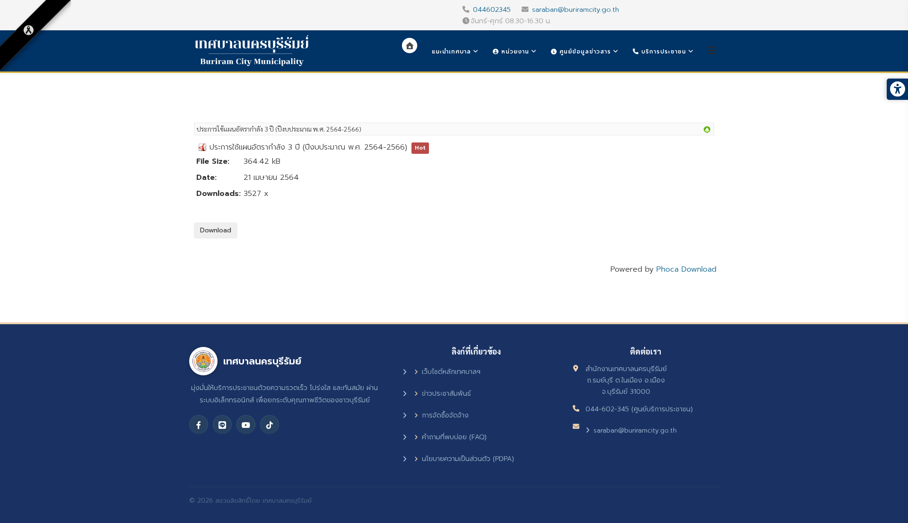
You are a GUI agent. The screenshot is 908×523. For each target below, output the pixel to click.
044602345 (492, 9)
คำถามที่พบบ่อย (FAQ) (454, 437)
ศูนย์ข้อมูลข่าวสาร (584, 51)
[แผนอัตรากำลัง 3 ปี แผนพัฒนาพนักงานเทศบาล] (707, 129)
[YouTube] (245, 424)
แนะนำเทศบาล (451, 51)
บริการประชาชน (662, 51)
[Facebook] (198, 424)
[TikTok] (269, 424)
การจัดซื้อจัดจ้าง (445, 415)
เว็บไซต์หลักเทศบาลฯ (451, 372)
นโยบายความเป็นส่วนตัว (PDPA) (468, 459)
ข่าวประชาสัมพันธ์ (446, 394)
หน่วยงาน (514, 51)
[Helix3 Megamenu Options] (712, 50)
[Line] (222, 424)
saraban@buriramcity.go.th (575, 9)
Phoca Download (686, 269)
